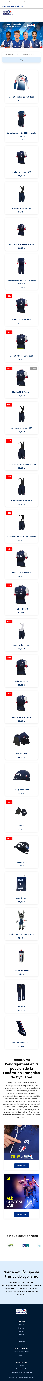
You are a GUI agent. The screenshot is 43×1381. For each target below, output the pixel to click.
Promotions (21, 1341)
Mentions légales (21, 1369)
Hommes (21, 1328)
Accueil (21, 1325)
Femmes (22, 1331)
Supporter (21, 1338)
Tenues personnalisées (21, 1352)
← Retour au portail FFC (12, 6)
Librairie (21, 1355)
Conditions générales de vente (21, 1372)
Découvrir (21, 1166)
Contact (21, 1365)
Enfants (21, 1334)
